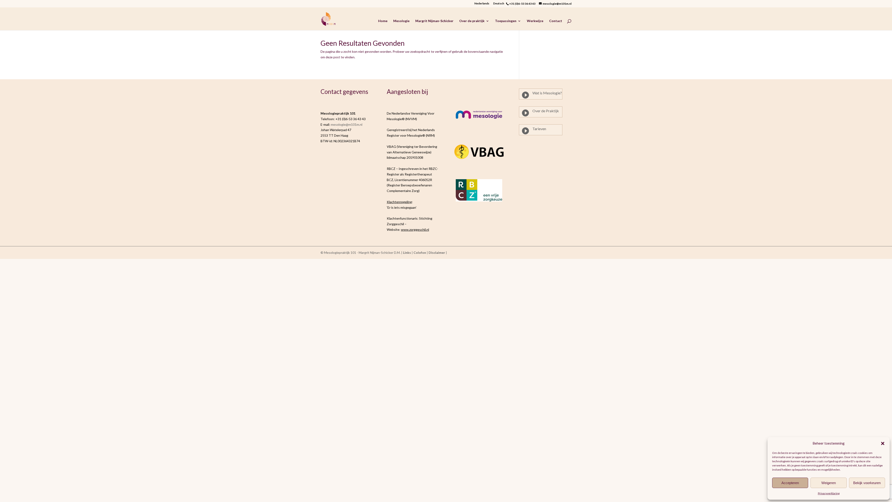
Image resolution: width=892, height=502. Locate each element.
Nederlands (481, 3)
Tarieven (539, 128)
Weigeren (828, 483)
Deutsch (499, 3)
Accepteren (790, 483)
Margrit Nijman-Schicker (434, 21)
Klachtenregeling (399, 202)
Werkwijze (535, 21)
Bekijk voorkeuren (867, 483)
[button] (882, 443)
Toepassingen (505, 21)
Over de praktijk (472, 21)
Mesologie (401, 21)
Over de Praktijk (545, 111)
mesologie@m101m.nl (346, 124)
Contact (555, 21)
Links (407, 252)
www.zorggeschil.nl (415, 229)
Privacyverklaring (829, 493)
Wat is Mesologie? (547, 93)
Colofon (419, 252)
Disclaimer (437, 252)
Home (382, 21)
